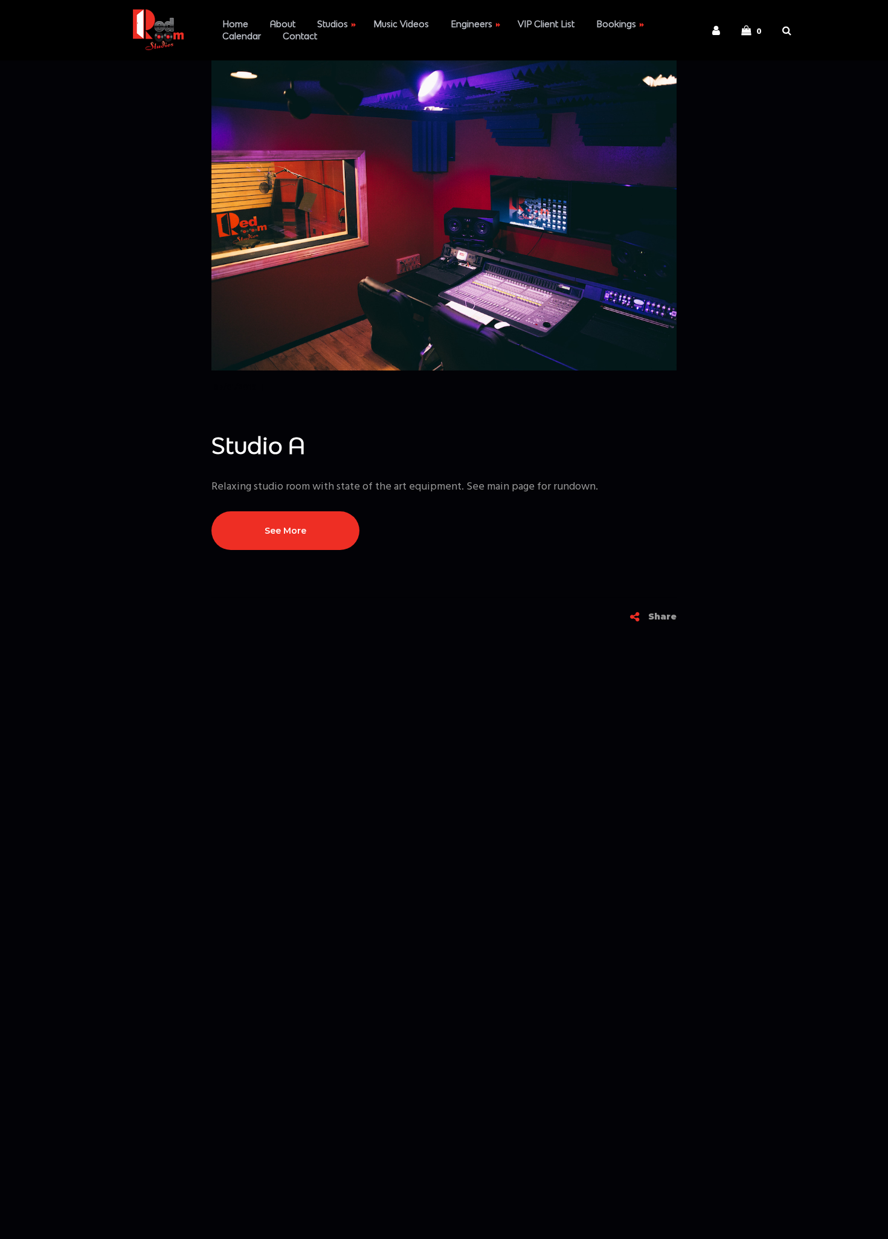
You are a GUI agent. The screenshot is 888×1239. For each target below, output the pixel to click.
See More (285, 530)
